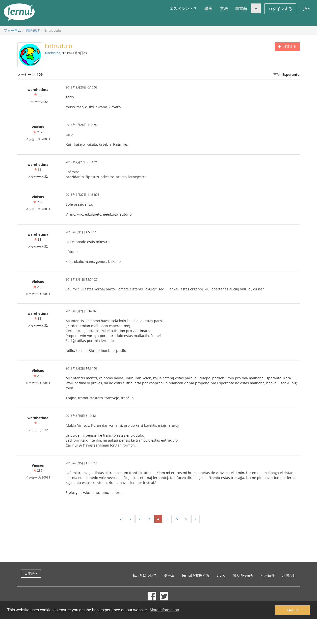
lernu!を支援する (195, 575)
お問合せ (289, 575)
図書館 (241, 8)
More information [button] (164, 610)
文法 (224, 8)
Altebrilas (52, 53)
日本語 (30, 573)
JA (305, 8)
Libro (221, 575)
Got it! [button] (292, 610)
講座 (208, 8)
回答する (289, 46)
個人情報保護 (243, 575)
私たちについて (144, 575)
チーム (169, 575)
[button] (256, 8)
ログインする (280, 8)
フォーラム (12, 30)
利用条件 (268, 575)
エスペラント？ (183, 8)
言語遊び (33, 30)
